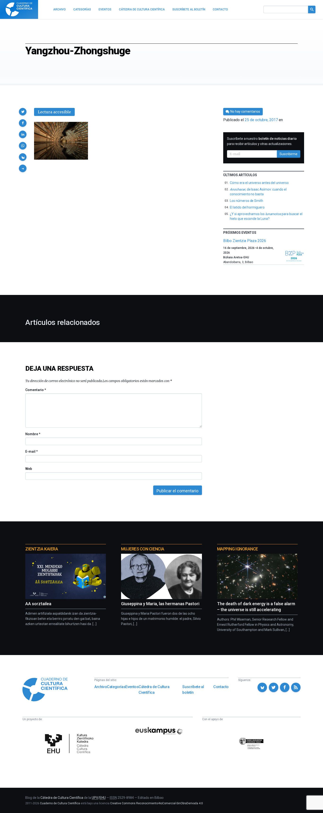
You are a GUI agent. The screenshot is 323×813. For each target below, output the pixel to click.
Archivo (100, 687)
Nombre (32, 434)
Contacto (221, 687)
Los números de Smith (246, 201)
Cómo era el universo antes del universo (259, 183)
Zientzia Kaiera (41, 548)
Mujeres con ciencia (142, 548)
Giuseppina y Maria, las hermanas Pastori (160, 603)
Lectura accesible (54, 112)
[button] (22, 111)
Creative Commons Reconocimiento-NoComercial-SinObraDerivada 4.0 (156, 803)
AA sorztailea (38, 603)
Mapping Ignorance (237, 548)
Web (28, 469)
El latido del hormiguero (247, 207)
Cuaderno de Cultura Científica (60, 803)
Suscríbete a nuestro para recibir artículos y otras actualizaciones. (262, 141)
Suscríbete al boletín (193, 690)
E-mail (31, 451)
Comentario (35, 390)
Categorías (116, 687)
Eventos (132, 687)
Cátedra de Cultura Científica (154, 690)
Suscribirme (288, 154)
